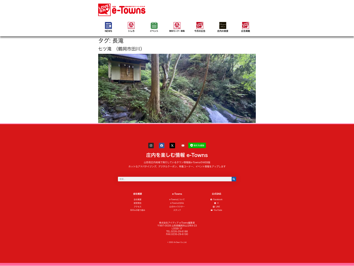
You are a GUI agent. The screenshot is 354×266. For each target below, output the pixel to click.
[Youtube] (183, 145)
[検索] (234, 179)
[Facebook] (161, 145)
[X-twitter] (172, 145)
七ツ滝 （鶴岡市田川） (121, 49)
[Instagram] (151, 145)
